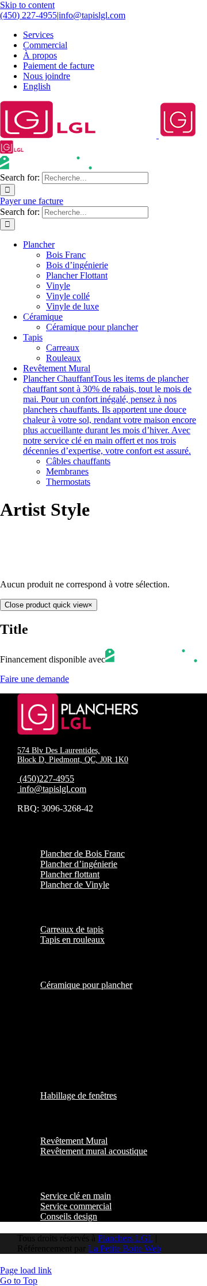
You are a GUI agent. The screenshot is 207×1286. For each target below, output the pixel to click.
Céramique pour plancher (86, 985)
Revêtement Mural (74, 1141)
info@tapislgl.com (92, 15)
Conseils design (68, 1216)
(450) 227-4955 (28, 15)
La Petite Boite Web (124, 1248)
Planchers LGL (125, 1238)
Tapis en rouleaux (72, 939)
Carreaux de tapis (71, 929)
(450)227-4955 (47, 778)
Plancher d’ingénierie (78, 864)
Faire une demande (34, 679)
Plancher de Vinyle (74, 884)
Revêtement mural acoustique (93, 1151)
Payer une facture (31, 201)
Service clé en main (75, 1196)
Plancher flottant (69, 874)
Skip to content (27, 5)
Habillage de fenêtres (78, 1095)
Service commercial (76, 1206)
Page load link (26, 1270)
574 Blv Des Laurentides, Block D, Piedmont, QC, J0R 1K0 (72, 755)
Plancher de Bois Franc (82, 853)
